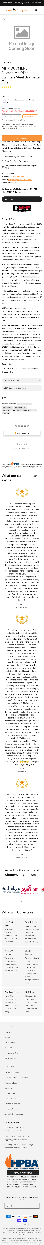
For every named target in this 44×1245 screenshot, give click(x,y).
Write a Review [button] (23, 433)
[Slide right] (26, 901)
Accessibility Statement (14, 1114)
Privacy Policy (10, 1093)
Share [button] (6, 398)
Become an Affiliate (12, 1053)
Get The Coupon (30, 116)
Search (7, 1032)
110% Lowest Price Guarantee (16, 1078)
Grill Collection (25, 1224)
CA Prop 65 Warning (12, 1104)
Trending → (6, 413)
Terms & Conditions (12, 1098)
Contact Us (9, 1048)
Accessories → (22, 404)
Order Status (10, 1043)
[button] (2, 10)
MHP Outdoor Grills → (29, 410)
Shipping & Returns (12, 1083)
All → (29, 404)
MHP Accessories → (20, 407)
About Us (8, 1088)
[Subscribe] (36, 1206)
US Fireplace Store (12, 1058)
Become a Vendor (11, 1109)
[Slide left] (17, 901)
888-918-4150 (19, 177)
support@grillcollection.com (20, 180)
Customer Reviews (12, 1073)
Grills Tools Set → (8, 407)
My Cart (8, 1037)
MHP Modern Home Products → (12, 410)
